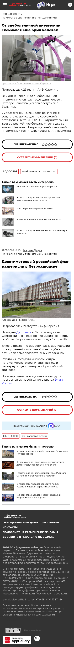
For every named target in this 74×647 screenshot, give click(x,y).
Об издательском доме (20, 522)
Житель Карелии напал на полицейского (39, 219)
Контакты (10, 527)
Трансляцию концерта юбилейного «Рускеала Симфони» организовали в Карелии (41, 474)
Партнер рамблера (32, 630)
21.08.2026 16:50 (11, 250)
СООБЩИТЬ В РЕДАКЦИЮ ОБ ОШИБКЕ (28, 536)
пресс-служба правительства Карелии (26, 83)
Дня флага (23, 332)
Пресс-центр (50, 522)
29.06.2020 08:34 (12, 14)
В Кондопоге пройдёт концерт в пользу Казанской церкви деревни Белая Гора (38, 485)
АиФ (32, 319)
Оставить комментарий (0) (37, 157)
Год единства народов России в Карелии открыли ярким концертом (39, 496)
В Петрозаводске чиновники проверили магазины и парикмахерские (38, 199)
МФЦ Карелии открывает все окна (35, 208)
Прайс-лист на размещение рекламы (30, 532)
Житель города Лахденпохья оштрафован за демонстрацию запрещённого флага (40, 463)
